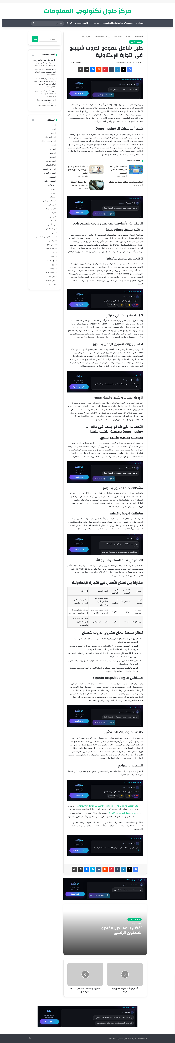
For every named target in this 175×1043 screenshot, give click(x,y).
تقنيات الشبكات (50, 209)
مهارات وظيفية (50, 280)
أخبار (54, 129)
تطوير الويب (51, 205)
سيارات (53, 233)
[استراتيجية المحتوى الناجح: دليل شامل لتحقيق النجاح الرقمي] (96, 169)
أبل (54, 125)
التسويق (53, 157)
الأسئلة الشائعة (82, 23)
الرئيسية (138, 36)
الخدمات (141, 23)
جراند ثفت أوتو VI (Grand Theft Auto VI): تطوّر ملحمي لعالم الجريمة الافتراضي (44, 81)
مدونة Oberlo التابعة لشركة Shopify (123, 813)
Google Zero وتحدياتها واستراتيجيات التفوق (79, 183)
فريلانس (52, 241)
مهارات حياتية (50, 276)
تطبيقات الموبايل (49, 201)
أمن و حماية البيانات (48, 141)
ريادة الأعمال (51, 229)
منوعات (53, 268)
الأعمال (53, 149)
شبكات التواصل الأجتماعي (46, 237)
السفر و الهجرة (50, 173)
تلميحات (53, 221)
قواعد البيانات (51, 249)
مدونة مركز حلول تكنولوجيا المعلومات (118, 23)
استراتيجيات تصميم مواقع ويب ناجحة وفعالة (126, 182)
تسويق (53, 193)
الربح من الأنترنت (49, 169)
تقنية (54, 213)
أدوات (53, 133)
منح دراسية (51, 260)
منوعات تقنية (51, 272)
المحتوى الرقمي (127, 36)
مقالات (53, 256)
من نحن (96, 23)
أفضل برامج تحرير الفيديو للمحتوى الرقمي (121, 930)
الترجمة (53, 153)
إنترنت (53, 145)
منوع (54, 264)
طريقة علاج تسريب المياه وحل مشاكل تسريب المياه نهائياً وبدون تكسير (44, 62)
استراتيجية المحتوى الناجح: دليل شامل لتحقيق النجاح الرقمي (78, 170)
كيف (54, 252)
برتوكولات (52, 185)
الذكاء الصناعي (50, 165)
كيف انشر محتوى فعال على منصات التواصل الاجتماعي (118, 170)
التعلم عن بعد (51, 161)
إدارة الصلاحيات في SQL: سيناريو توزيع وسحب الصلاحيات (46, 102)
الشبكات (52, 177)
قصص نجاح (51, 245)
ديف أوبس (52, 225)
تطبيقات (53, 197)
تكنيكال (53, 217)
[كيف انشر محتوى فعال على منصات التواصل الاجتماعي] (136, 169)
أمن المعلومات (50, 137)
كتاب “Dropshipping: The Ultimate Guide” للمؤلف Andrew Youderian (108, 806)
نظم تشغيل (51, 284)
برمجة (53, 189)
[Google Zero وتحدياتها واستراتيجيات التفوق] (96, 185)
